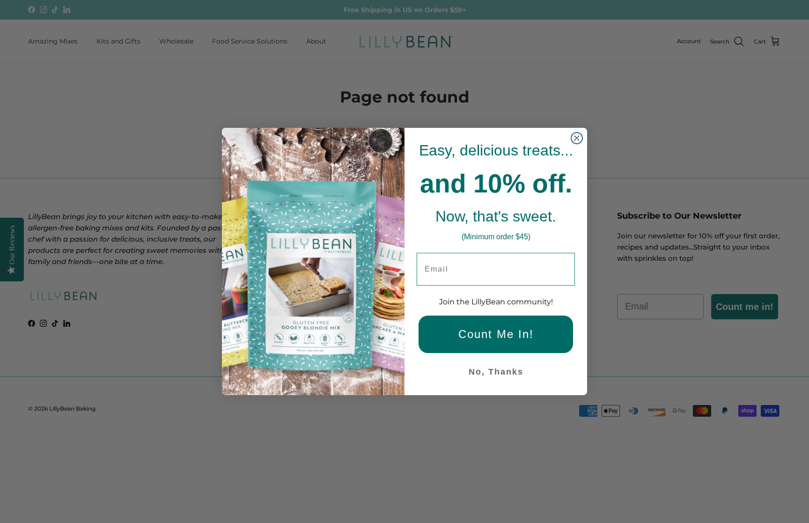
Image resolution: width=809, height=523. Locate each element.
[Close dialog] (576, 138)
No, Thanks (496, 371)
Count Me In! (496, 334)
